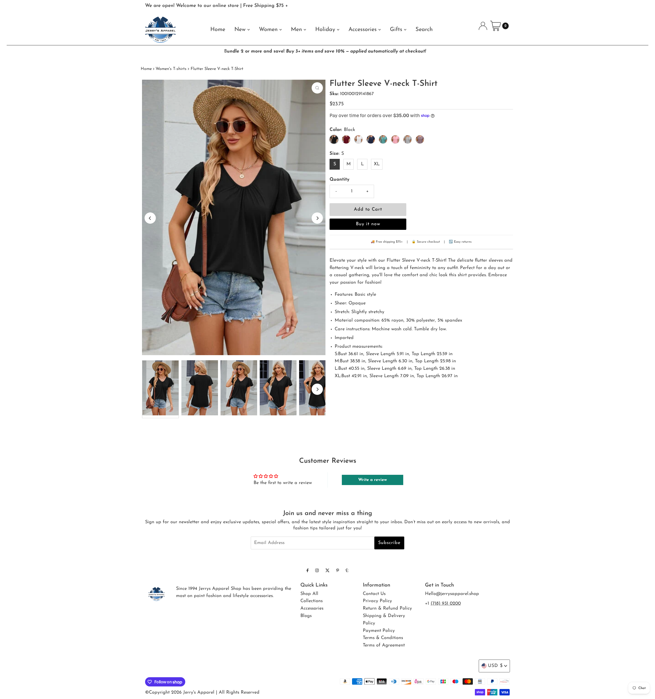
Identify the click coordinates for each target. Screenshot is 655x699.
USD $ (495, 666)
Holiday (326, 30)
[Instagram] (317, 571)
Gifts (397, 30)
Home (217, 30)
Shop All (309, 594)
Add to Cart (368, 209)
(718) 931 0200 (446, 603)
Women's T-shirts (171, 69)
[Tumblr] (347, 571)
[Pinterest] (337, 571)
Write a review (372, 480)
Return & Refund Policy (387, 608)
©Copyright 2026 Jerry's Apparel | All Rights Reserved (202, 692)
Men (297, 30)
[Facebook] (308, 571)
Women (269, 30)
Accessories (363, 30)
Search (424, 30)
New (240, 30)
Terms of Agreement (384, 645)
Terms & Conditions (383, 638)
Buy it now (368, 224)
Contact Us (374, 594)
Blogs (306, 616)
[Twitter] (327, 571)
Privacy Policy (377, 601)
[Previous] (150, 218)
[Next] (317, 218)
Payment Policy (379, 631)
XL (377, 164)
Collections (311, 601)
